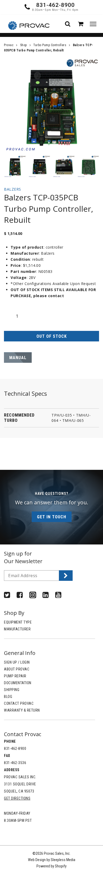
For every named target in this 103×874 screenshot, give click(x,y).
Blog (8, 696)
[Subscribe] (66, 575)
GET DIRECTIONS (17, 798)
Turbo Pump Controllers (49, 45)
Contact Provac (19, 703)
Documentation (17, 683)
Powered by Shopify (51, 866)
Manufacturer (17, 629)
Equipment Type (18, 622)
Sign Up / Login (17, 662)
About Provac (16, 669)
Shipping (11, 690)
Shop (23, 45)
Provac (8, 45)
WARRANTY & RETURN (22, 710)
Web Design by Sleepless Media (51, 860)
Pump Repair (15, 676)
